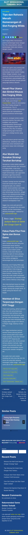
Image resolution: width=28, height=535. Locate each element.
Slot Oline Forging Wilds (9, 378)
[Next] (23, 422)
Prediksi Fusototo (7, 510)
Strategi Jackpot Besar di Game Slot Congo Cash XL (14, 221)
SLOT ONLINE (5, 11)
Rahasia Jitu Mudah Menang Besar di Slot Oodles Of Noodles (21, 395)
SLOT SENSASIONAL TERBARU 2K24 (13, 381)
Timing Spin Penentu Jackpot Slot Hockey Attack (12, 420)
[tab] (10, 430)
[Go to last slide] (4, 422)
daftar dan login (16, 514)
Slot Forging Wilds (8, 375)
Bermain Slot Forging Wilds (10, 368)
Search (4, 449)
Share (20, 37)
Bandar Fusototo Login (9, 508)
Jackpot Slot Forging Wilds (10, 372)
